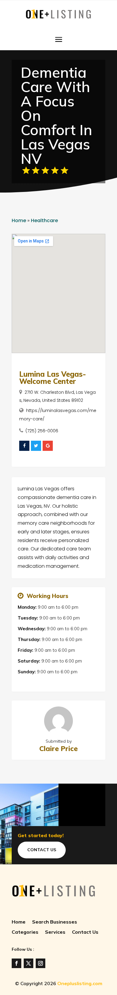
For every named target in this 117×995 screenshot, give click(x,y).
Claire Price (58, 748)
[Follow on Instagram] (40, 963)
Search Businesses (54, 922)
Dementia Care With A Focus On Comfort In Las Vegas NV (56, 115)
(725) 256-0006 (42, 431)
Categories (25, 932)
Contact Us (41, 849)
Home (19, 220)
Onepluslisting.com (79, 983)
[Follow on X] (28, 963)
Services (55, 932)
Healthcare (44, 220)
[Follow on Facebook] (16, 963)
